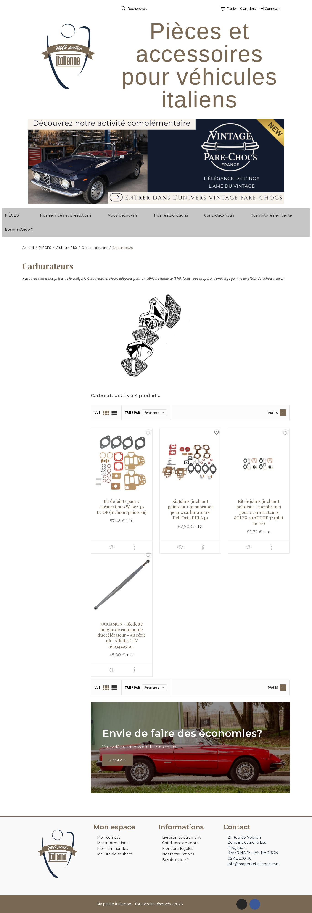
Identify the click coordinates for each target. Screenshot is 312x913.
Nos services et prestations (66, 215)
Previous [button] (35, 161)
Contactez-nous (219, 215)
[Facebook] (254, 904)
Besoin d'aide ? (19, 230)
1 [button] (153, 200)
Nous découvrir (123, 215)
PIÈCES (12, 215)
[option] (156, 161)
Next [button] (277, 161)
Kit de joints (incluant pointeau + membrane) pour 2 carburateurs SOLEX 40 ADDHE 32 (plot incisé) (258, 512)
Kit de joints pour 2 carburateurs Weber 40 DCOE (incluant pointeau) (122, 507)
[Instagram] (241, 904)
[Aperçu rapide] (111, 547)
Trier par (132, 413)
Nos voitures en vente (271, 215)
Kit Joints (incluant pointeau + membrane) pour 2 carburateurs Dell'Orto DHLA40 (190, 510)
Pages (273, 413)
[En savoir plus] (134, 547)
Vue (97, 413)
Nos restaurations (171, 215)
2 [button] (158, 200)
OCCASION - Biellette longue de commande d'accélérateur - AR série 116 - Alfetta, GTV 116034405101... (122, 635)
